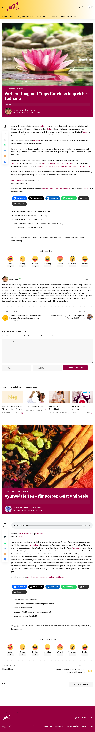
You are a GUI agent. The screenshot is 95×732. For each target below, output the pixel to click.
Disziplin (24, 237)
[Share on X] (5, 139)
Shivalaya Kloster (77, 237)
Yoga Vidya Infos (22, 508)
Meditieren (53, 237)
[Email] (5, 156)
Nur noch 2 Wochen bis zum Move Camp (30, 215)
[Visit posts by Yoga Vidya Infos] (8, 509)
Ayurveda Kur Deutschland (54, 407)
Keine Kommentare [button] (82, 684)
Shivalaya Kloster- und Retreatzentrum (56, 188)
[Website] (91, 279)
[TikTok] (91, 717)
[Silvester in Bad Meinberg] (82, 397)
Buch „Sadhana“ (70, 163)
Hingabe (36, 237)
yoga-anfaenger (17, 241)
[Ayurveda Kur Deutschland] (59, 397)
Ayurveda (8, 491)
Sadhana (43, 126)
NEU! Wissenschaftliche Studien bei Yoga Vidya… (12, 407)
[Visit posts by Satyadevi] (8, 111)
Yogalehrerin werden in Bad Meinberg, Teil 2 (32, 211)
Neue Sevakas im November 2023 (28, 219)
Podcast (26, 491)
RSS (20, 536)
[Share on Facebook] (5, 134)
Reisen (13, 629)
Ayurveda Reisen (47, 626)
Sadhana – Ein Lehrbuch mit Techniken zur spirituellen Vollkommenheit (63, 166)
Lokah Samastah (17, 180)
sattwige (36, 140)
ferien (88, 626)
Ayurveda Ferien (34, 626)
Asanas (85, 132)
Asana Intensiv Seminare (35, 406)
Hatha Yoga (20, 88)
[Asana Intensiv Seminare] (35, 397)
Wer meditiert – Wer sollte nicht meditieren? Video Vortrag (38, 223)
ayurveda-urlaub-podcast (76, 626)
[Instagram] (88, 717)
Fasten (30, 237)
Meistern (45, 163)
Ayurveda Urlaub (60, 626)
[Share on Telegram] (5, 150)
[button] (4, 6)
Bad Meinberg (10, 88)
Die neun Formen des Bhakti (25, 616)
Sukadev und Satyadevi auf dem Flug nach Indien (34, 603)
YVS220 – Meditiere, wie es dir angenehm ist (32, 612)
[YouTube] (85, 717)
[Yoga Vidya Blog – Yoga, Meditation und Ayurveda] (6, 717)
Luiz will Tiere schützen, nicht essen (28, 227)
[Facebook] (82, 717)
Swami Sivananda (56, 163)
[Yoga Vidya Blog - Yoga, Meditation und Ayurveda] (12, 6)
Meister (60, 237)
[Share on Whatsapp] (5, 145)
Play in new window (25, 533)
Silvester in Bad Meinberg (78, 407)
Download (39, 533)
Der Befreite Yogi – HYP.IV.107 (26, 599)
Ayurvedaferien (34, 545)
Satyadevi (19, 110)
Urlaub (19, 629)
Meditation (44, 237)
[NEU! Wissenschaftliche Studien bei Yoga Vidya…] (12, 397)
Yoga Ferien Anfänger (23, 607)
